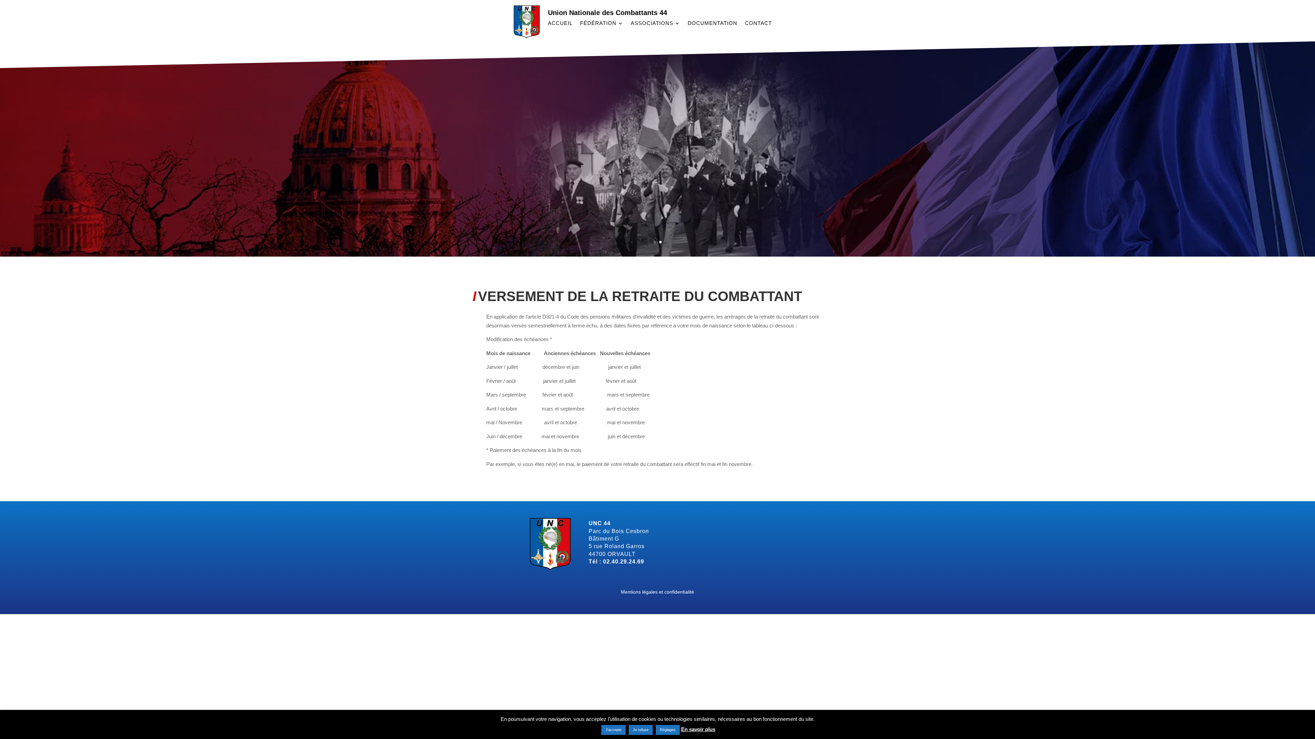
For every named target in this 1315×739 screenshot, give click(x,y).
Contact (758, 23)
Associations (652, 23)
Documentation (712, 23)
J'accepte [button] (613, 730)
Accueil (560, 23)
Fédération (598, 23)
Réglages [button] (668, 730)
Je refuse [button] (641, 730)
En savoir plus (698, 729)
